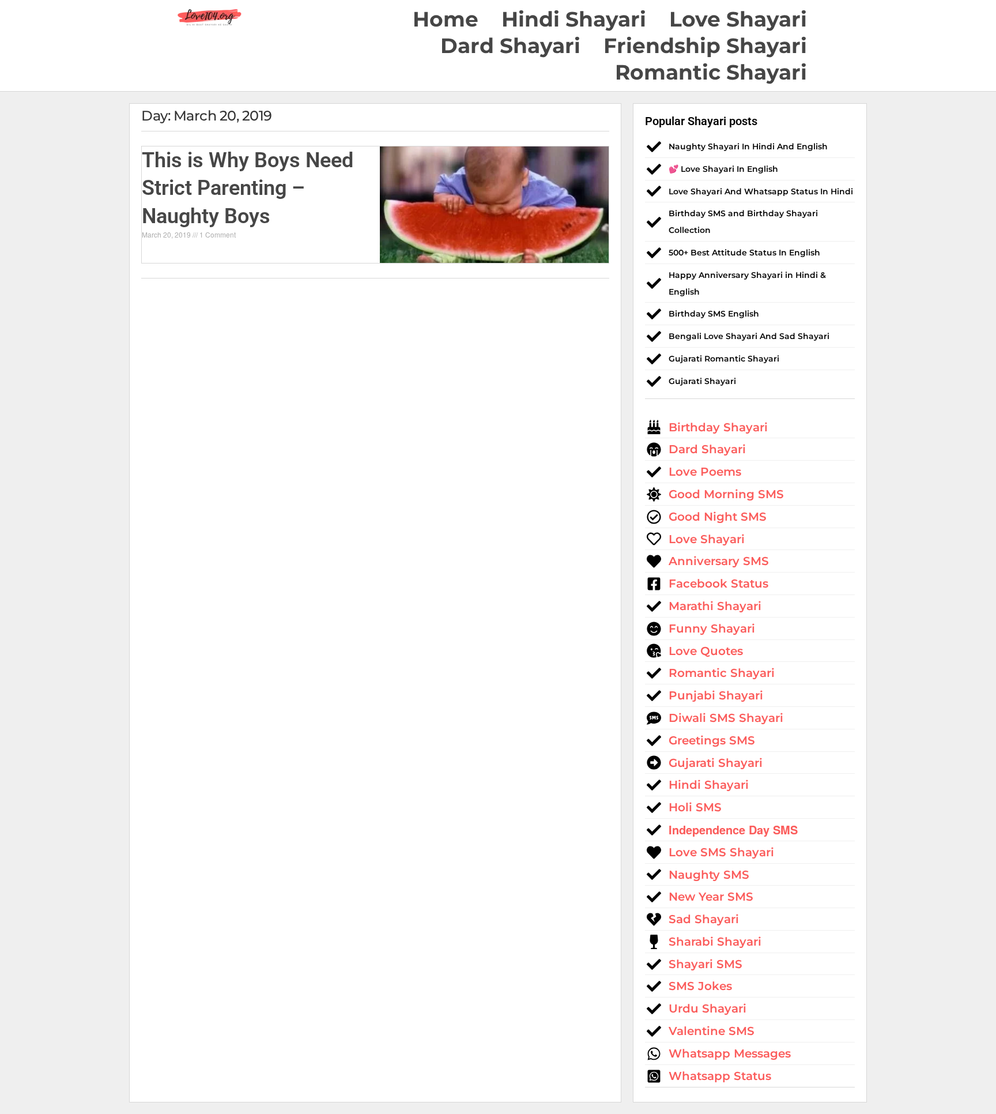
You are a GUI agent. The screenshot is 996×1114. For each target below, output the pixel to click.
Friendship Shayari (705, 45)
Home (445, 19)
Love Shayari (738, 19)
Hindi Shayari (573, 19)
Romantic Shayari (711, 72)
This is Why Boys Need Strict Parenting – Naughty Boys (247, 188)
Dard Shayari (510, 45)
